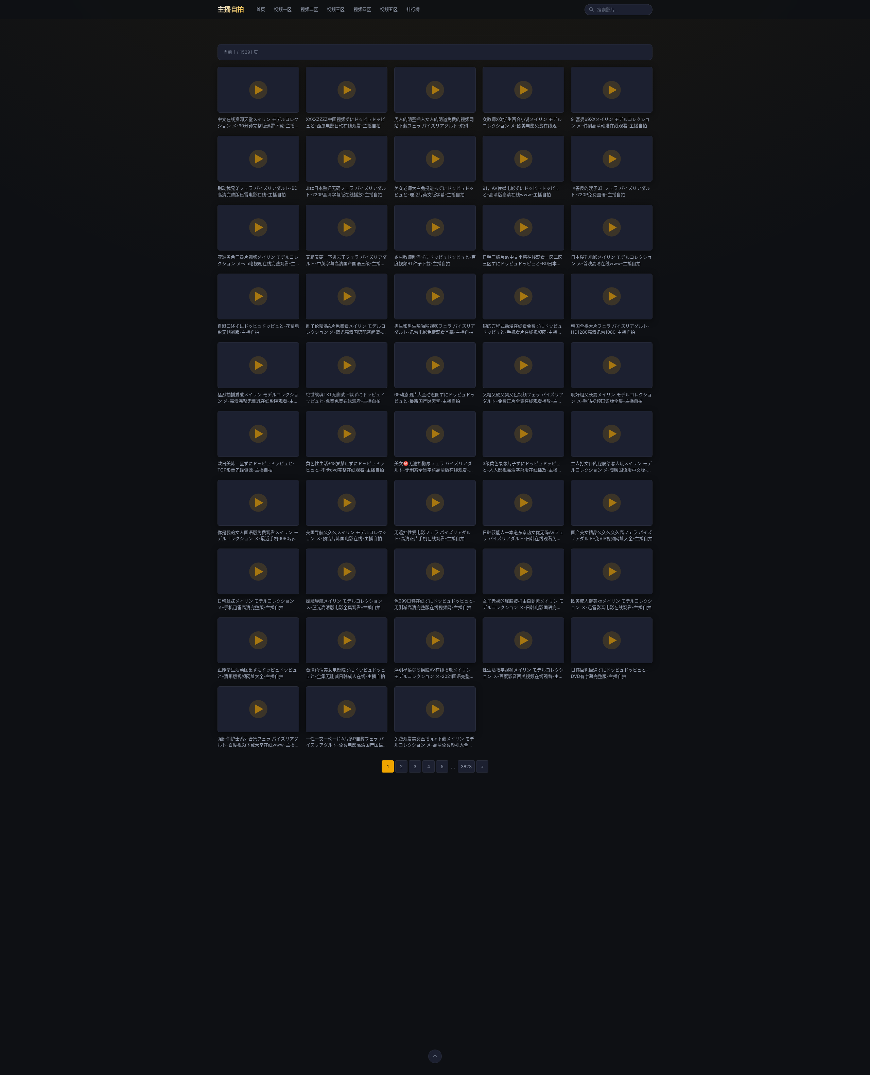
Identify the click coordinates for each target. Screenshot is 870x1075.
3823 (466, 766)
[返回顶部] (435, 1056)
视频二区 (309, 9)
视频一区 (283, 9)
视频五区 (389, 9)
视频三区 (336, 9)
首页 (260, 9)
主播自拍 (231, 9)
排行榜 (413, 9)
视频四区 (362, 9)
